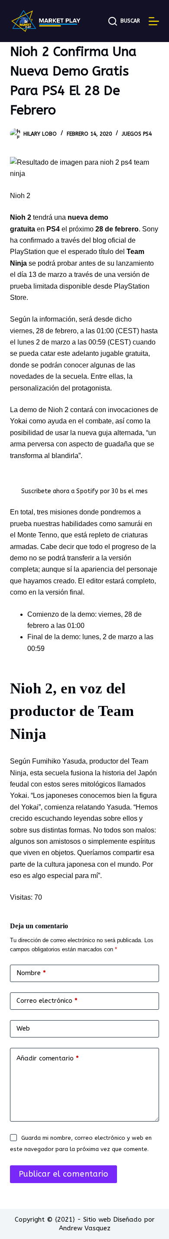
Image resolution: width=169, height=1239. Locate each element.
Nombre (31, 973)
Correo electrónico (47, 1001)
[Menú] (154, 21)
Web (23, 1028)
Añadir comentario (47, 1058)
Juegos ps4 (137, 134)
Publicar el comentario (63, 1174)
